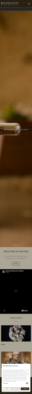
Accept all (25, 388)
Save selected (16, 388)
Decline (7, 388)
